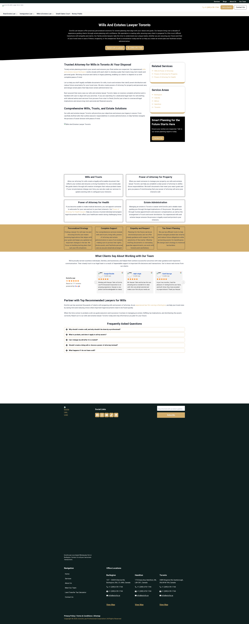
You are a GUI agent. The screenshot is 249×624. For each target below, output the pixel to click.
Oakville (157, 98)
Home (67, 574)
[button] (227, 7)
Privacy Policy (69, 616)
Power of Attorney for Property (165, 74)
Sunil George (167, 274)
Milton (156, 101)
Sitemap (97, 616)
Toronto (157, 107)
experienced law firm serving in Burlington (150, 305)
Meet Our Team (70, 588)
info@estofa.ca (114, 595)
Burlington (158, 95)
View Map (110, 604)
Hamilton (157, 104)
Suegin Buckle (109, 274)
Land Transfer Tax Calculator (75, 592)
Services (68, 579)
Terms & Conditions (84, 616)
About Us (68, 583)
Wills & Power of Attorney (163, 71)
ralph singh (137, 274)
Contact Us (69, 597)
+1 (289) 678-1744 (116, 587)
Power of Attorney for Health (165, 77)
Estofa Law (70, 278)
